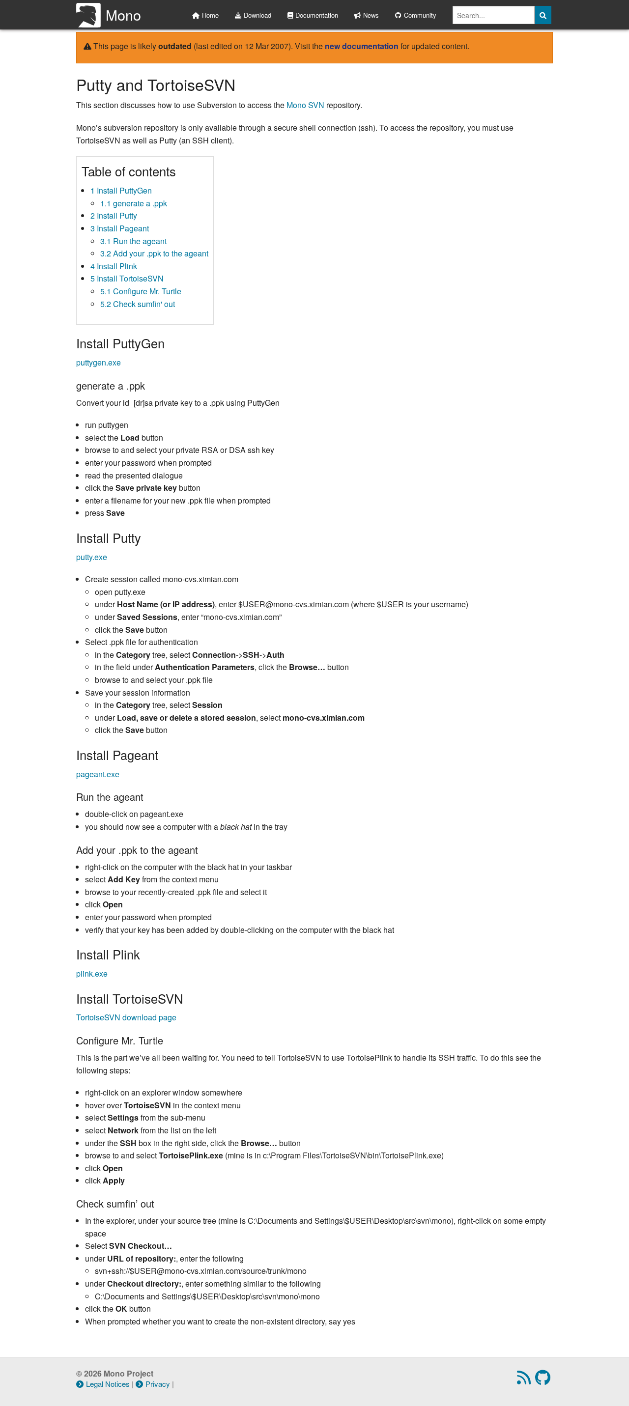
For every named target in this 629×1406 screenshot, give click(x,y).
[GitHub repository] (544, 1380)
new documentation (362, 46)
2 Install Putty (113, 215)
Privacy (157, 1383)
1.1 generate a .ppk (133, 203)
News (371, 15)
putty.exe (91, 556)
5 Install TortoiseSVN (127, 278)
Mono (123, 14)
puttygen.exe (98, 362)
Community (420, 15)
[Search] (543, 15)
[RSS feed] (525, 1380)
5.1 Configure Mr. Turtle (140, 291)
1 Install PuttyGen (121, 190)
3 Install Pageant (119, 228)
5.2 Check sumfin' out (137, 303)
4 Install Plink (113, 266)
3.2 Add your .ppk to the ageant (154, 253)
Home (210, 15)
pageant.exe (97, 774)
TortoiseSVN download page (126, 1017)
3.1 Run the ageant (133, 241)
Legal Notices (108, 1383)
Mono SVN (305, 105)
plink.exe (92, 973)
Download (257, 15)
